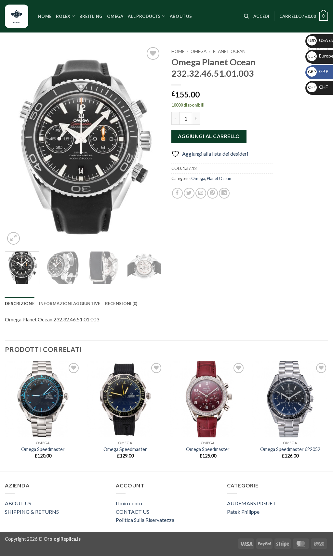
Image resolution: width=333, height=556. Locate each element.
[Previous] (16, 146)
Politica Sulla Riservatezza (145, 520)
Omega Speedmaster (43, 449)
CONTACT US (132, 512)
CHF (318, 87)
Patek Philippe (243, 512)
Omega (115, 16)
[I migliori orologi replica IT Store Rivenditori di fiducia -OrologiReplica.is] (16, 16)
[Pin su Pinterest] (212, 193)
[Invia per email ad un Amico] (200, 193)
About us (181, 16)
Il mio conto (129, 503)
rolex (63, 16)
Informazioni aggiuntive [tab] (69, 303)
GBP (318, 71)
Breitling (90, 16)
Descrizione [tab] (19, 303)
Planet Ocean (229, 51)
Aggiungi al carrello (209, 136)
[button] (261, 16)
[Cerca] (246, 16)
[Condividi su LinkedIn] (224, 193)
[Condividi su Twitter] (189, 193)
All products (144, 16)
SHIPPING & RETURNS (32, 512)
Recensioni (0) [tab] (121, 303)
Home (44, 16)
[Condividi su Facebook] (177, 193)
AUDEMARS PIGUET (251, 503)
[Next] (150, 146)
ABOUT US (18, 503)
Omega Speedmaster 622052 (290, 449)
